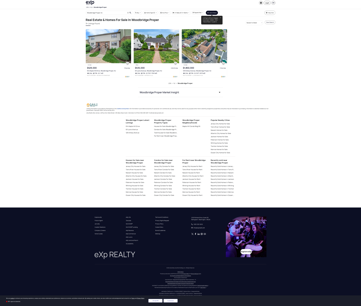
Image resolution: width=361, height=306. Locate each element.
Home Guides (99, 233)
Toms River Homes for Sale (220, 127)
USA (169, 83)
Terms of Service (194, 273)
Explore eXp (98, 217)
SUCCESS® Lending (132, 227)
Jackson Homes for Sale (219, 137)
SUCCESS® (129, 223)
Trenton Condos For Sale (163, 189)
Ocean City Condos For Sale (164, 195)
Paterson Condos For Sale (163, 182)
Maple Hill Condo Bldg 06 (191, 126)
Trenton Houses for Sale (134, 189)
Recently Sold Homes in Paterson (222, 182)
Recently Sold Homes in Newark (222, 173)
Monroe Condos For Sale (163, 192)
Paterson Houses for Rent (191, 182)
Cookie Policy (159, 227)
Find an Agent (99, 220)
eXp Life (128, 217)
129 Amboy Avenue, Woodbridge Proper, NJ (197, 71)
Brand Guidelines (160, 230)
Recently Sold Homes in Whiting (222, 186)
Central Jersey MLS (123, 108)
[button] (180, 92)
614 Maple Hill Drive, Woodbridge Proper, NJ (101, 71)
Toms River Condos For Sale (164, 169)
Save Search (270, 22)
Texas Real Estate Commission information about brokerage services (180, 281)
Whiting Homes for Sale (219, 143)
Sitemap (157, 233)
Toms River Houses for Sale (135, 169)
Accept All (155, 300)
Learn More (203, 287)
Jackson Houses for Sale (134, 179)
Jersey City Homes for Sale (220, 124)
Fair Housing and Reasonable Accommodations (180, 275)
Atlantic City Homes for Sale (221, 133)
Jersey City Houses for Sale (135, 166)
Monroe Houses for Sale (134, 192)
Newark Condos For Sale (163, 173)
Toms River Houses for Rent (192, 169)
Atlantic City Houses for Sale (136, 176)
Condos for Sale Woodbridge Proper (166, 129)
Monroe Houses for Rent (191, 192)
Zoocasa (128, 220)
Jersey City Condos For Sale (164, 166)
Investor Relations (100, 227)
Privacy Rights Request (162, 220)
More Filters (213, 13)
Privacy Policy (159, 223)
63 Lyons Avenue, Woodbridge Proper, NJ (148, 71)
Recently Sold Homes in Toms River (222, 169)
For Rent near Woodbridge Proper (166, 136)
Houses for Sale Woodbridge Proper (166, 126)
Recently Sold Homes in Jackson (222, 179)
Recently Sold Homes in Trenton (222, 189)
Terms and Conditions (161, 217)
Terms (133, 298)
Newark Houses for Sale (134, 173)
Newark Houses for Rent (191, 173)
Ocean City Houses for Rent (192, 195)
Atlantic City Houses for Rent (192, 176)
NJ (174, 83)
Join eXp (97, 223)
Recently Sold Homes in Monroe (222, 192)
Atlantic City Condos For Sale (164, 176)
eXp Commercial (131, 233)
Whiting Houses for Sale (134, 186)
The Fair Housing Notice (202, 285)
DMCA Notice (180, 271)
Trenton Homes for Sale (219, 146)
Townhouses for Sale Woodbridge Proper (166, 133)
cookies (12, 298)
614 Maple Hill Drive (133, 126)
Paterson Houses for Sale (135, 182)
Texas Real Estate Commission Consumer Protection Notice (180, 283)
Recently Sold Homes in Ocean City (222, 195)
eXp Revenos (130, 230)
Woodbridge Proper (185, 83)
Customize (170, 300)
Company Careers (100, 230)
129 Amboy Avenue (132, 133)
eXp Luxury (129, 237)
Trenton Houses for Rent (191, 189)
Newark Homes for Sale (219, 130)
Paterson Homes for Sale (220, 140)
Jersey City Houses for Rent (192, 166)
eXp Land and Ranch (132, 240)
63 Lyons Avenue (132, 129)
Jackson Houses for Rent (191, 179)
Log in (267, 3)
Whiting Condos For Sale (163, 186)
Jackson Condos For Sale (163, 179)
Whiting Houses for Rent (191, 186)
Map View (271, 13)
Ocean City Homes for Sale (220, 153)
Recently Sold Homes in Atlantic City (222, 176)
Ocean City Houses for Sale (136, 195)
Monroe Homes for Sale (219, 149)
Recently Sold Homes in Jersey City (222, 166)
